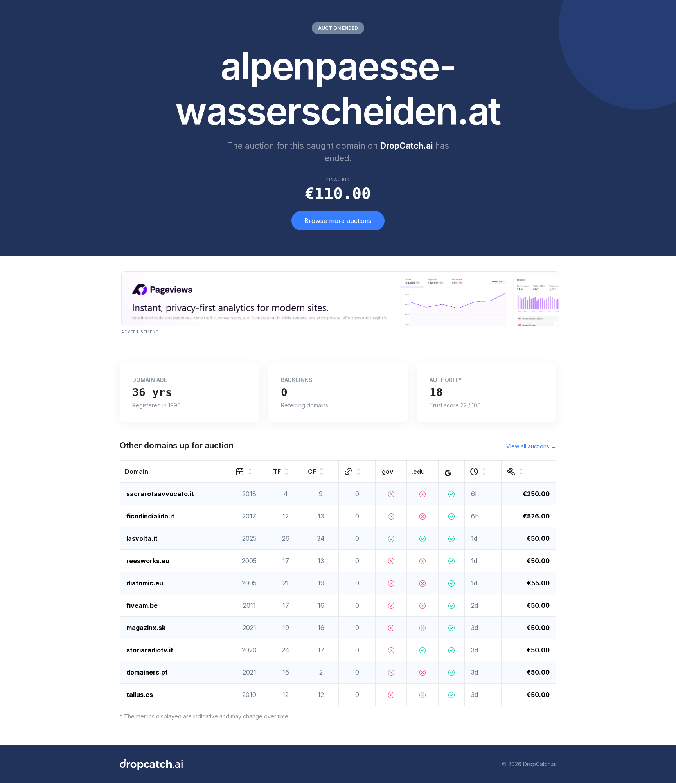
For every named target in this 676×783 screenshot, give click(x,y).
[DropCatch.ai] (151, 764)
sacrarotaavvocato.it (160, 494)
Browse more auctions (338, 221)
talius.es (139, 694)
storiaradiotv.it (149, 650)
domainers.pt (147, 672)
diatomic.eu (144, 583)
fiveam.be (142, 605)
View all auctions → (531, 446)
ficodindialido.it (150, 516)
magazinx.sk (145, 628)
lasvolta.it (142, 538)
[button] (175, 471)
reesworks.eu (147, 561)
